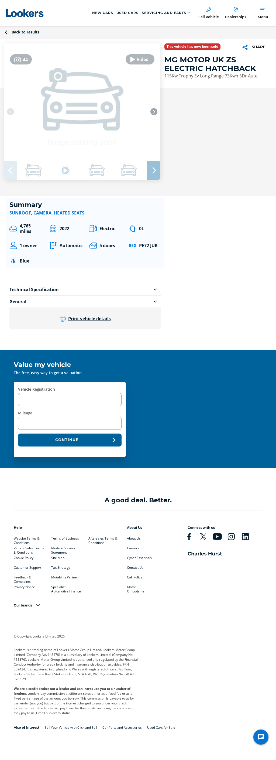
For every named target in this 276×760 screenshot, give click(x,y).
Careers (133, 548)
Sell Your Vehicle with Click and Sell (71, 727)
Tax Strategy (60, 567)
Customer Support (27, 567)
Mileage (25, 412)
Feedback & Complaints (22, 578)
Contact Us (135, 567)
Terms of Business (65, 538)
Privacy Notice (24, 587)
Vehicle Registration (36, 389)
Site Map (57, 558)
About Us (134, 538)
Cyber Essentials (139, 558)
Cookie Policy (23, 558)
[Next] (154, 111)
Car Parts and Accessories (122, 727)
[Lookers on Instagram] (233, 536)
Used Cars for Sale (161, 727)
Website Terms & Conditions (27, 539)
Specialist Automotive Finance (66, 588)
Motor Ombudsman (136, 588)
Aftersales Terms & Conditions (103, 539)
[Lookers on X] (205, 536)
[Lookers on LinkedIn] (247, 536)
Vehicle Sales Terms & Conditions (29, 549)
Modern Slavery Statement (63, 549)
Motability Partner (64, 577)
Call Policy (134, 577)
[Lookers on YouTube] (219, 536)
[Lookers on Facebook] (191, 536)
